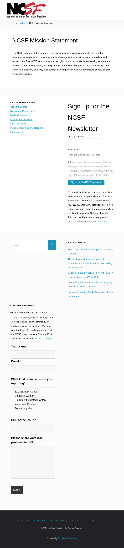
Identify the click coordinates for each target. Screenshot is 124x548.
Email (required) (77, 136)
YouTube (89, 521)
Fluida (60, 538)
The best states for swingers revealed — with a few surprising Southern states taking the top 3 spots (90, 263)
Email (16, 361)
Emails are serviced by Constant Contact (88, 221)
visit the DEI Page (42, 338)
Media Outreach (18, 115)
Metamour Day (18, 132)
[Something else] (33, 408)
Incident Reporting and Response (27, 128)
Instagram (57, 521)
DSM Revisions (18, 123)
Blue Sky (39, 521)
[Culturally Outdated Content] (33, 400)
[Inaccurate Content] (33, 404)
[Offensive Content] (33, 396)
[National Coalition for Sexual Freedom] (25, 9)
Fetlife (74, 521)
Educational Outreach (21, 119)
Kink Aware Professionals (23, 111)
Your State (74, 149)
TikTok (103, 521)
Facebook (22, 521)
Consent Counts (18, 106)
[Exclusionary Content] (33, 392)
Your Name (18, 346)
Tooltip (21, 23)
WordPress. (72, 538)
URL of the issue (23, 420)
